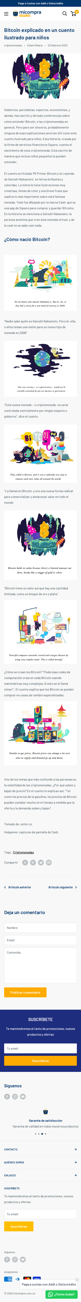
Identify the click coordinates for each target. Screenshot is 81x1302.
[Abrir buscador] (65, 13)
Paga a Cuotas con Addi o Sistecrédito (40, 3)
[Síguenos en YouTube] (23, 1096)
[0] (73, 13)
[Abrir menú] (6, 13)
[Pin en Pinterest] (33, 862)
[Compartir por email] (49, 862)
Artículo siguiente (60, 887)
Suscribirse (40, 1061)
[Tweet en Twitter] (41, 862)
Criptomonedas (23, 852)
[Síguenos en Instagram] (15, 1096)
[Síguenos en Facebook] (7, 1096)
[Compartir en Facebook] (25, 862)
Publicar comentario (25, 992)
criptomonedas (13, 45)
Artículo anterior (19, 887)
